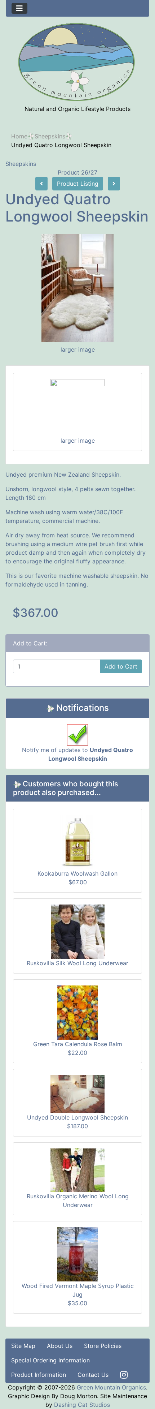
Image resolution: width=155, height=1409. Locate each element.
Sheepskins (50, 136)
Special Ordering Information (50, 1360)
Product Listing (77, 183)
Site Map (23, 1345)
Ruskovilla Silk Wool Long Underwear (77, 963)
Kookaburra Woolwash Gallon (77, 873)
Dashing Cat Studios (82, 1404)
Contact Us (93, 1374)
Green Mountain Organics (111, 1387)
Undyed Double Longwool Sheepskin (77, 1117)
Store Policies (102, 1345)
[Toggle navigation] (19, 8)
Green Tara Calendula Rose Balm (77, 1044)
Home (19, 136)
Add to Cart (121, 666)
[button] (133, 1388)
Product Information (38, 1374)
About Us (59, 1345)
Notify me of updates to (77, 754)
